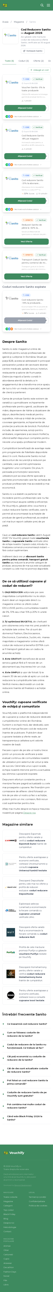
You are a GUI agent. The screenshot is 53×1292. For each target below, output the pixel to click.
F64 (5, 1280)
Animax (7, 1246)
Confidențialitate (37, 1201)
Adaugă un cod (40, 70)
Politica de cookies (38, 1205)
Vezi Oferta (26, 241)
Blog (6, 1218)
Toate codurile (10, 1197)
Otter (6, 1250)
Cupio (6, 1259)
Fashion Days (10, 1272)
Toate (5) (9, 61)
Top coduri (9, 1210)
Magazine (19, 22)
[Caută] (42, 5)
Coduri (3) (24, 61)
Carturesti (8, 1254)
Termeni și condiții (37, 1197)
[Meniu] (48, 5)
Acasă (5, 22)
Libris (6, 1284)
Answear (8, 1263)
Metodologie (10, 1227)
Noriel (6, 1276)
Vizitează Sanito (34, 51)
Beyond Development (23, 1185)
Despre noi (29, 812)
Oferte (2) (38, 61)
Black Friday (9, 1214)
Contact (7, 1231)
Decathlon (9, 1267)
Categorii (8, 1205)
